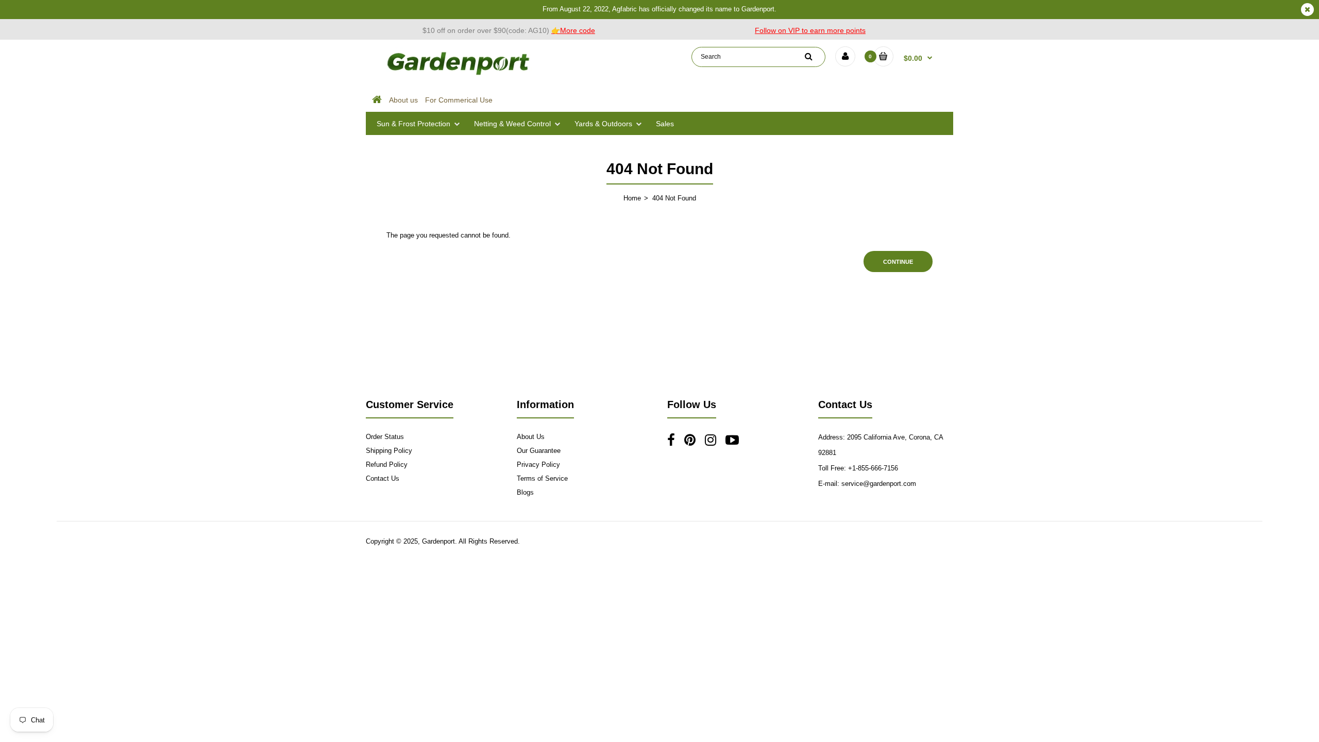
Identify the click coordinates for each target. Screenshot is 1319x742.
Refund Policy (387, 464)
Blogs (525, 492)
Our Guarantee (539, 450)
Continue (898, 262)
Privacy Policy (538, 464)
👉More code (573, 30)
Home (632, 198)
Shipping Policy (389, 450)
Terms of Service (542, 478)
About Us (531, 437)
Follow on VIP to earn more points (810, 30)
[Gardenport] (459, 75)
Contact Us (382, 478)
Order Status (385, 437)
